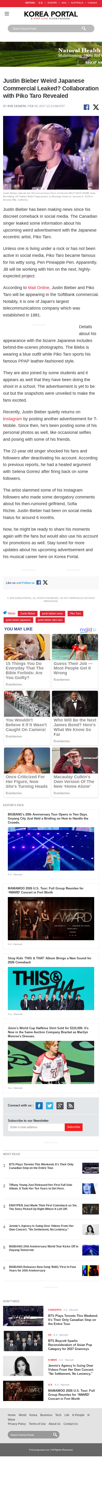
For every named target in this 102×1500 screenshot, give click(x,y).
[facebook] (39, 1105)
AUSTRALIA (77, 3)
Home (12, 1415)
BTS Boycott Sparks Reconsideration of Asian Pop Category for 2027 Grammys (70, 1345)
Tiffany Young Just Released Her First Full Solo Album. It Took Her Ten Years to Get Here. (40, 1186)
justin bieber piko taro (50, 619)
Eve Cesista (17, 106)
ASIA (63, 3)
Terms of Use (37, 1424)
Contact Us (71, 1424)
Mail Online (38, 287)
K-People (78, 1415)
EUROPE (52, 3)
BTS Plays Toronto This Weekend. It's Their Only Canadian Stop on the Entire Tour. (41, 1166)
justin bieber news (52, 613)
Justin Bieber (27, 613)
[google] (60, 1105)
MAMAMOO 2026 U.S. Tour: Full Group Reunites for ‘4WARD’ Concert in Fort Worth (45, 890)
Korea (33, 1415)
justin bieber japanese (18, 619)
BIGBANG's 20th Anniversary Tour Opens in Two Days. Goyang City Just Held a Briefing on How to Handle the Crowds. (48, 818)
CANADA (92, 3)
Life (67, 1415)
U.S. (41, 3)
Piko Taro (75, 613)
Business (46, 1415)
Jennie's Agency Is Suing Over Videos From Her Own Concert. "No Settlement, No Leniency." (41, 1227)
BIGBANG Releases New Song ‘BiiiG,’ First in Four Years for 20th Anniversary (42, 1268)
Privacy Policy (17, 1424)
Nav (7, 14)
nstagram (13, 418)
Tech (58, 1415)
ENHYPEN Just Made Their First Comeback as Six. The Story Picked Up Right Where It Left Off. (43, 1207)
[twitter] (49, 1105)
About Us (54, 1424)
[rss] (70, 1105)
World (22, 1415)
